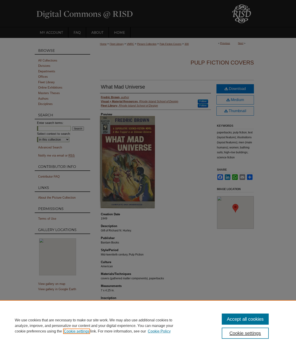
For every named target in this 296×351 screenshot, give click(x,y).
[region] (148, 325)
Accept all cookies (245, 319)
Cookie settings (76, 331)
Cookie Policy (159, 331)
